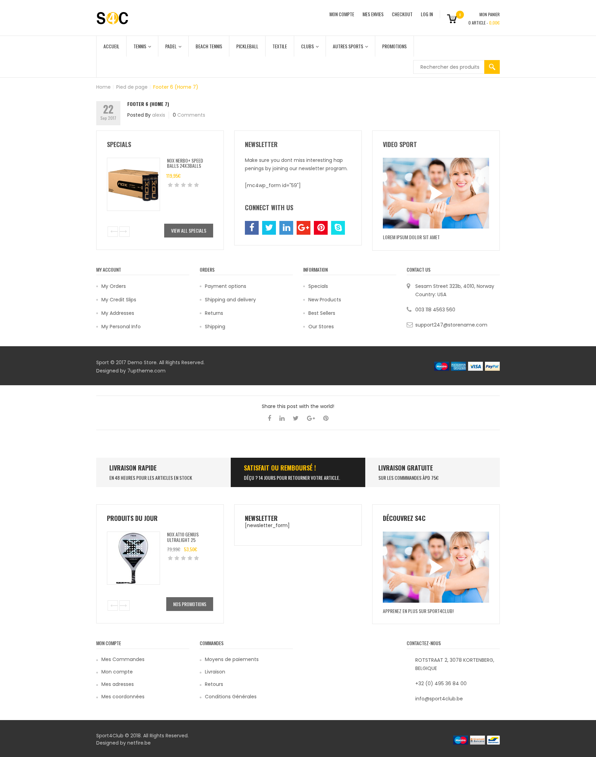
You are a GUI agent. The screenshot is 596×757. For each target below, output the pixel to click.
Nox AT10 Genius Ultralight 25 (183, 537)
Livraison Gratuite (405, 467)
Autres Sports (348, 46)
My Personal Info (121, 326)
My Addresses (117, 313)
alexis (158, 114)
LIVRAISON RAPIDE (133, 467)
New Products (324, 299)
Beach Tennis (209, 46)
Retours (214, 684)
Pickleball (247, 46)
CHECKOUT (402, 14)
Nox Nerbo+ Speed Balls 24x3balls (185, 163)
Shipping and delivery (230, 299)
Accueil (111, 46)
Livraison (215, 671)
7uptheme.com (146, 370)
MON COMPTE (341, 14)
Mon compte (117, 671)
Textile (279, 46)
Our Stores (321, 326)
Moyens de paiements (232, 659)
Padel (171, 46)
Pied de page (132, 87)
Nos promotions (189, 604)
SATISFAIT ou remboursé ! (280, 467)
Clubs (307, 46)
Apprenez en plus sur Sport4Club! (418, 610)
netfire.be (139, 742)
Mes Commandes (123, 659)
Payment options (225, 286)
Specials (318, 286)
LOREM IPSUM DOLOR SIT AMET (411, 237)
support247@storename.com (451, 324)
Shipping (215, 326)
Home (103, 87)
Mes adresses (117, 684)
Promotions (394, 46)
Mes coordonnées (123, 696)
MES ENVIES (373, 14)
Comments (191, 114)
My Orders (113, 286)
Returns (214, 313)
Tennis (139, 46)
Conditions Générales (231, 696)
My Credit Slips (118, 299)
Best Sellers (321, 313)
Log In (427, 14)
